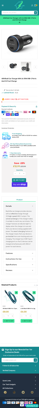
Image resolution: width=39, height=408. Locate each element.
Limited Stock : (9, 93)
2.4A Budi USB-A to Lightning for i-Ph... (28, 308)
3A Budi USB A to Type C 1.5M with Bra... (10, 308)
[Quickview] (16, 292)
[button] (19, 206)
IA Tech (19, 399)
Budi (16, 93)
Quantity (19, 170)
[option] (13, 66)
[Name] (35, 360)
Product (20, 200)
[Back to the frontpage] (19, 22)
